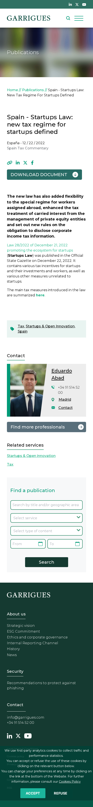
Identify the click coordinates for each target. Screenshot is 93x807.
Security (15, 671)
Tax (21, 326)
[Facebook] (32, 162)
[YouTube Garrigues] (28, 735)
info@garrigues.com (25, 717)
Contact (65, 408)
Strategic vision (21, 626)
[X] (25, 162)
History (13, 649)
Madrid (65, 399)
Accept (33, 793)
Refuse (60, 793)
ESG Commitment (23, 631)
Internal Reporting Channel (32, 643)
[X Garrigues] (18, 735)
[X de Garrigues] (77, 4)
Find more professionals (38, 427)
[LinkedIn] (18, 162)
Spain (22, 331)
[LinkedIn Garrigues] (9, 735)
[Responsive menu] (79, 18)
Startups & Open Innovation (50, 326)
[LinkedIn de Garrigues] (70, 4)
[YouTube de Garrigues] (84, 4)
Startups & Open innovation (31, 456)
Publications (33, 90)
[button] (9, 162)
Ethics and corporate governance (37, 637)
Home (12, 90)
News (12, 655)
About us (16, 614)
